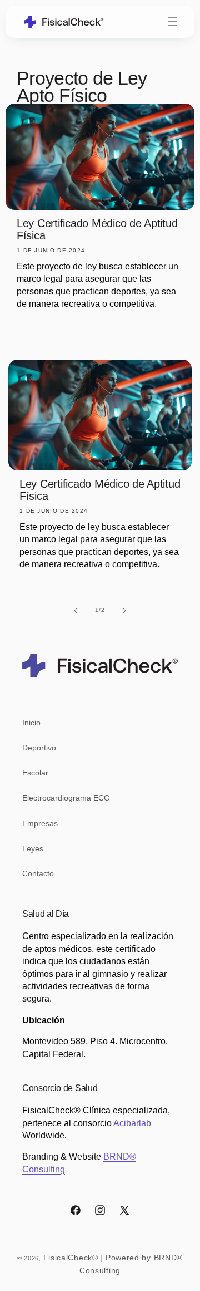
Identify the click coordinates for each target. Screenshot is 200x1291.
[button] (173, 21)
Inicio (31, 722)
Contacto (38, 873)
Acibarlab (132, 1123)
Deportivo (39, 747)
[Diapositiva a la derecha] (124, 610)
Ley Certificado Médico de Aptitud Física (97, 229)
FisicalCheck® (70, 1257)
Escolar (35, 772)
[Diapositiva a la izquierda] (75, 610)
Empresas (40, 823)
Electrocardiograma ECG (66, 797)
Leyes (32, 848)
